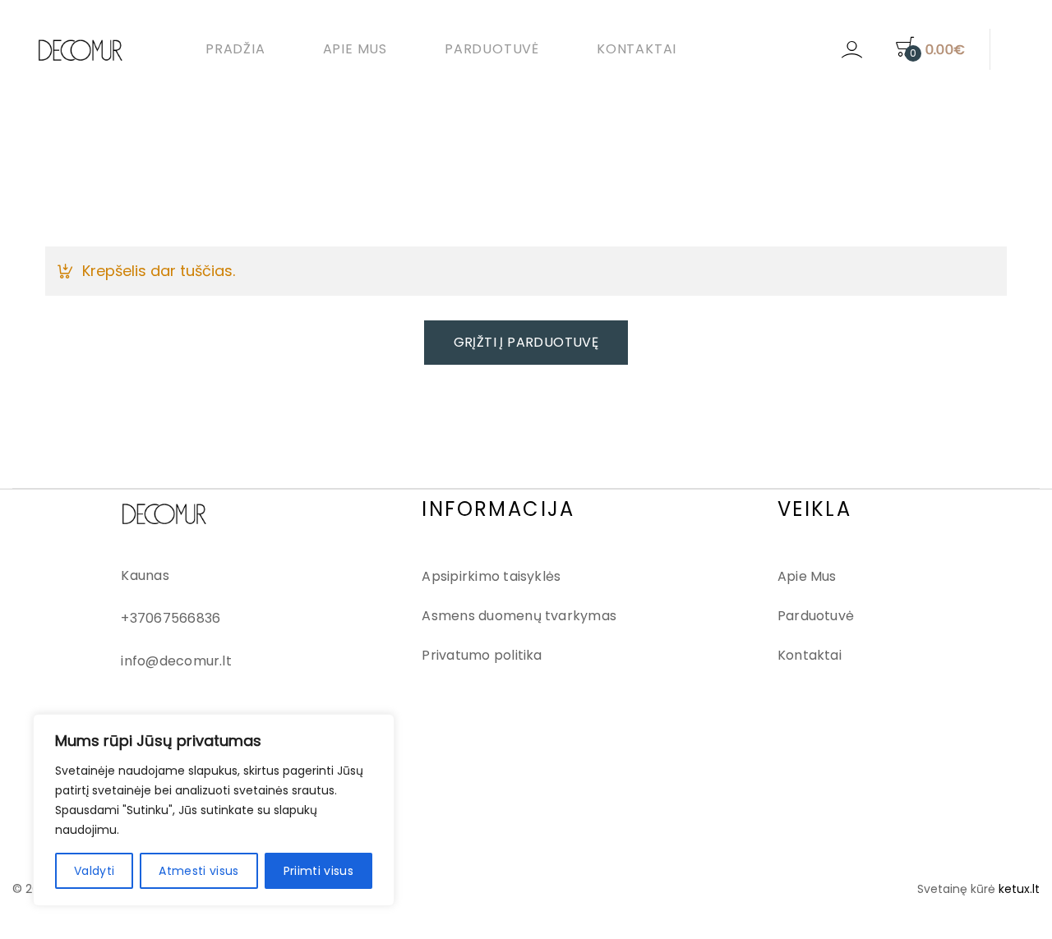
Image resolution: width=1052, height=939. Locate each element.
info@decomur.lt (176, 660)
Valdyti (94, 871)
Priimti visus (319, 871)
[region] (213, 810)
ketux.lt (1019, 889)
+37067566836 (170, 618)
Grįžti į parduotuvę (526, 342)
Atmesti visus (199, 871)
